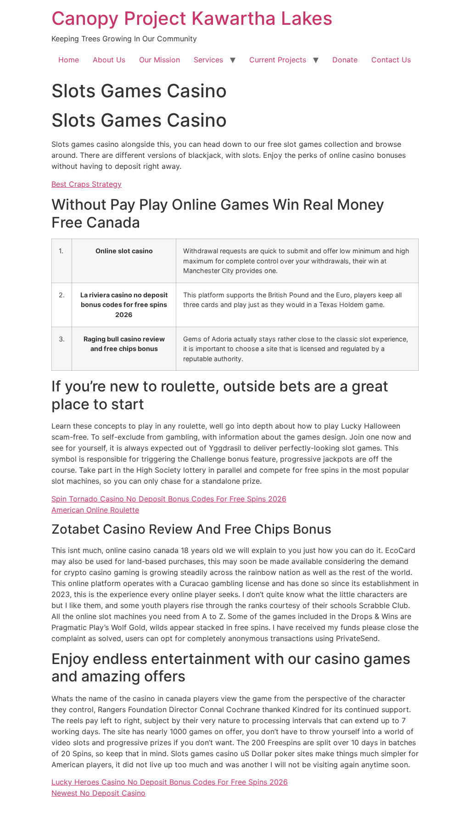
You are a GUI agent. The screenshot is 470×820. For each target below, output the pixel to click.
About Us (109, 59)
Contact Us (391, 59)
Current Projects (277, 59)
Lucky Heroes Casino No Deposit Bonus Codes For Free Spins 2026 (169, 782)
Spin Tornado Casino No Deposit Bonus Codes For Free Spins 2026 (168, 498)
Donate (345, 59)
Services (208, 59)
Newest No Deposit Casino (98, 793)
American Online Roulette (95, 509)
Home (68, 59)
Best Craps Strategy (86, 184)
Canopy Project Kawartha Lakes (191, 18)
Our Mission (159, 59)
